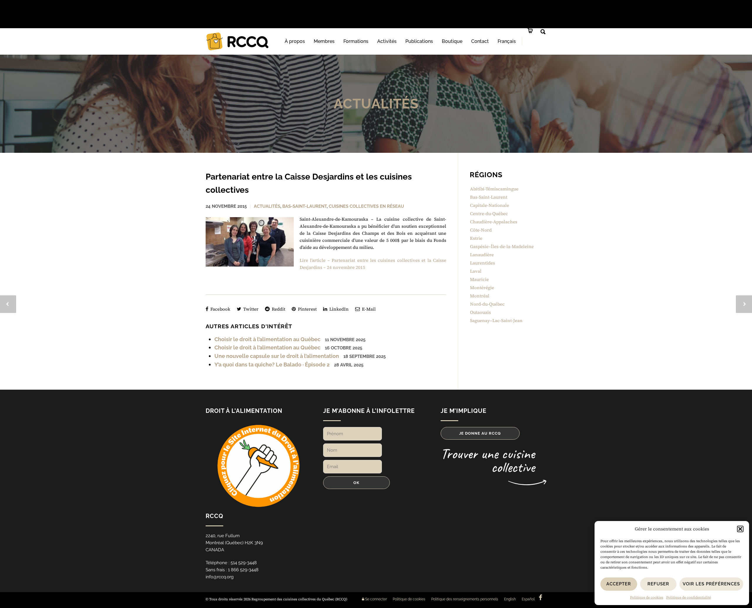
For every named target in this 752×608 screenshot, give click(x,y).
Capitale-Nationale (489, 205)
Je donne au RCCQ (480, 433)
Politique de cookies (646, 597)
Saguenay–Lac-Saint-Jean (496, 320)
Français (507, 41)
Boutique (452, 41)
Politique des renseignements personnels (464, 599)
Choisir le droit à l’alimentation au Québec (267, 339)
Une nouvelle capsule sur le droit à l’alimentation (276, 356)
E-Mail (368, 309)
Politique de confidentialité (688, 597)
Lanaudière (482, 255)
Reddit (278, 309)
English (510, 599)
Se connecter (375, 599)
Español (528, 599)
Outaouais (480, 312)
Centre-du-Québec (489, 213)
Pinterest (307, 309)
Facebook (219, 309)
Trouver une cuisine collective (488, 460)
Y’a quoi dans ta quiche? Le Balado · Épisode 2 (272, 364)
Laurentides (482, 263)
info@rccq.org (220, 576)
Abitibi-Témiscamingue (494, 189)
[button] (740, 529)
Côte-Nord (481, 230)
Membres (324, 41)
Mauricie (479, 279)
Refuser (658, 584)
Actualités (376, 104)
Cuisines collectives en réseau (366, 206)
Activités (387, 41)
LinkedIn (338, 309)
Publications (419, 41)
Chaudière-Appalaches (493, 222)
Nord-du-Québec (487, 304)
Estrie (476, 238)
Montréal (479, 296)
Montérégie (482, 287)
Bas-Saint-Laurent (304, 206)
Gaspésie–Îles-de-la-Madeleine (502, 246)
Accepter (618, 584)
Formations (355, 41)
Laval (475, 271)
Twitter (250, 309)
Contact (480, 41)
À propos (295, 41)
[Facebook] (540, 600)
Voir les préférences (711, 584)
